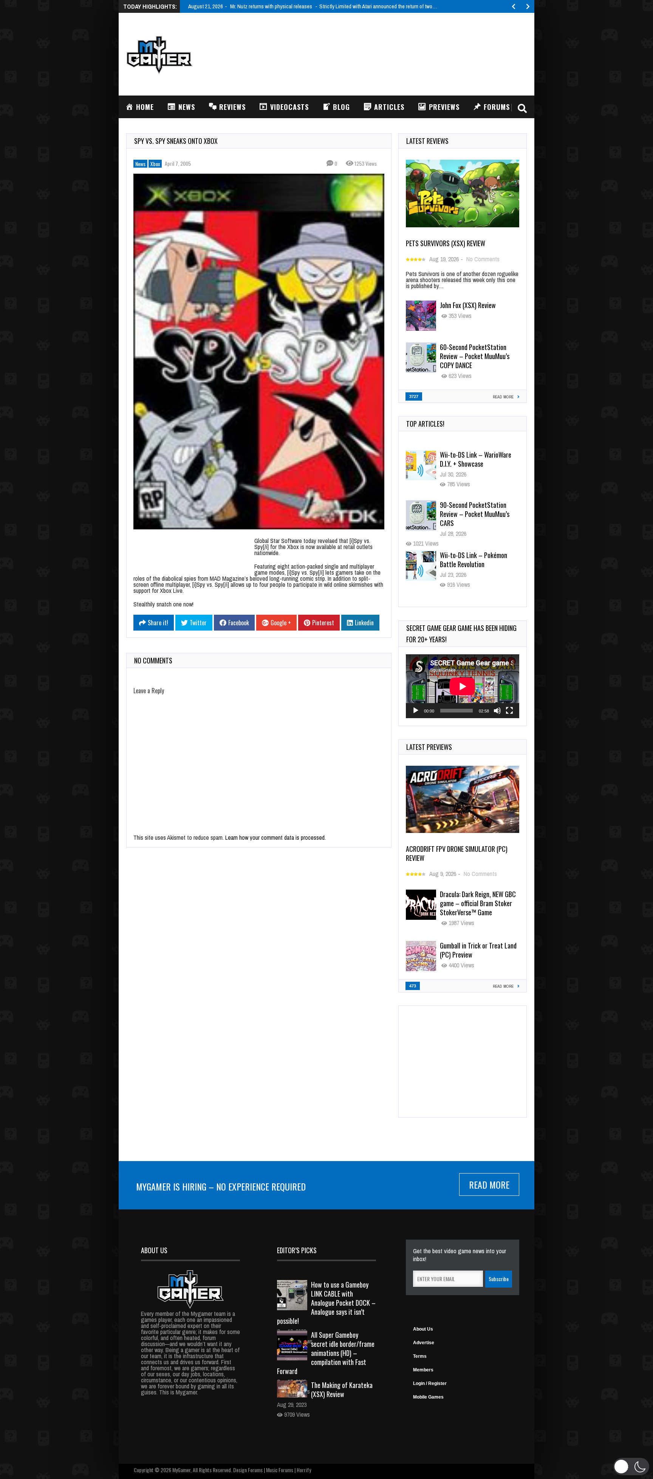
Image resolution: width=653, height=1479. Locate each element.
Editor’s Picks (297, 1250)
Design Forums (248, 1470)
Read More (489, 1184)
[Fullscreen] (509, 710)
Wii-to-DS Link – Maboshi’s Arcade (474, 559)
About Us (423, 1329)
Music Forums (279, 1470)
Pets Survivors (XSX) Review (445, 243)
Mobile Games (428, 1397)
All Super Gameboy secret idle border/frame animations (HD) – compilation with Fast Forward (325, 1353)
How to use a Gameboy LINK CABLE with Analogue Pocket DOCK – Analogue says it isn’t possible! (326, 1303)
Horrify (304, 1470)
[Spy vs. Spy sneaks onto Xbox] (258, 351)
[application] (462, 686)
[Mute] (497, 710)
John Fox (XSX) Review (468, 305)
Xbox (155, 164)
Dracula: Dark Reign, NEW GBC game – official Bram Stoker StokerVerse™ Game (478, 903)
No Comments (483, 259)
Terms (420, 1356)
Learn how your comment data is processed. (275, 837)
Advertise (423, 1342)
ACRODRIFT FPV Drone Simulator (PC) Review (457, 853)
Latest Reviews (427, 141)
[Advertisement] (389, 53)
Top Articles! (425, 424)
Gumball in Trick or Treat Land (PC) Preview (478, 950)
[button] (631, 1466)
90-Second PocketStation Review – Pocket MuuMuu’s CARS (474, 464)
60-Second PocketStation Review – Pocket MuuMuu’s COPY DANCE (474, 356)
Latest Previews (429, 747)
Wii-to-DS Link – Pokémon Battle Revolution (473, 509)
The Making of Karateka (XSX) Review (342, 1389)
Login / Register (430, 1383)
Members (423, 1370)
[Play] (415, 710)
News (140, 164)
